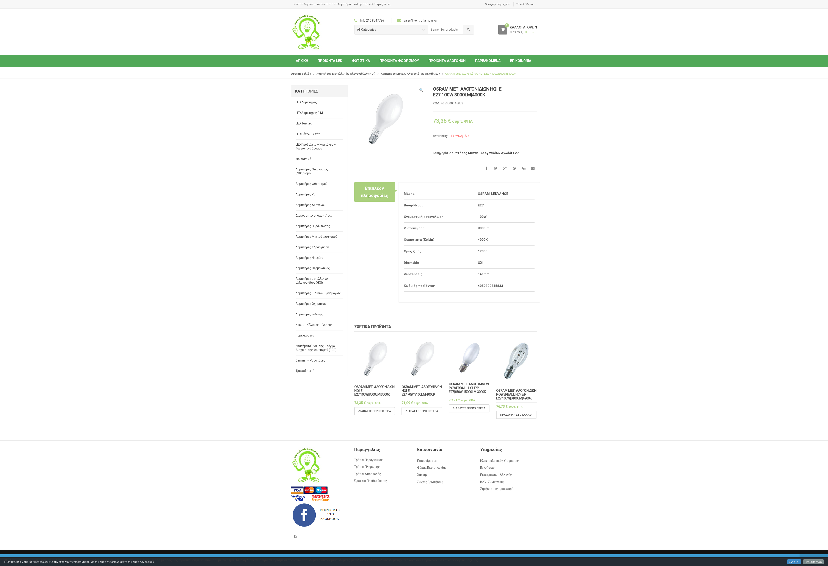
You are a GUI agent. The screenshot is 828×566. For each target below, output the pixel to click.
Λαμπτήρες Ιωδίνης (309, 314)
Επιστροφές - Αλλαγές (496, 474)
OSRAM (484, 194)
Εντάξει (794, 561)
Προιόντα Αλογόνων (447, 61)
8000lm (483, 228)
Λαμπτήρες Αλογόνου (311, 205)
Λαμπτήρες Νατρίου (309, 257)
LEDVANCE (499, 194)
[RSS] (295, 536)
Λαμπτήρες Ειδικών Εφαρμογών (318, 293)
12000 (483, 251)
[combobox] (445, 29)
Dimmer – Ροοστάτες (310, 360)
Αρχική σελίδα (301, 73)
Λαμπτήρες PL (305, 194)
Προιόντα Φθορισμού (399, 61)
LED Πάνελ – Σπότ (308, 134)
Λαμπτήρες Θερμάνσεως (313, 268)
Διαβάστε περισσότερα (374, 411)
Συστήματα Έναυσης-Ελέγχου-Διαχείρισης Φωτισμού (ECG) (317, 348)
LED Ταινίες (304, 123)
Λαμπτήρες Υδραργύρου (312, 247)
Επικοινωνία (520, 61)
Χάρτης (422, 474)
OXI (480, 263)
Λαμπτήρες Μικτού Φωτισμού (316, 236)
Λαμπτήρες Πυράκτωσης (313, 226)
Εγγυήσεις (487, 467)
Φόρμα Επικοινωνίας (432, 467)
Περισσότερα (813, 561)
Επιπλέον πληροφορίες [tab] (374, 192)
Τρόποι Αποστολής (367, 474)
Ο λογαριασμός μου (497, 4)
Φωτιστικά (361, 61)
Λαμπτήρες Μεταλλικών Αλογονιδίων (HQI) (346, 73)
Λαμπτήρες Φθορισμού (312, 184)
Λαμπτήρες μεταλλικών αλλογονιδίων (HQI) (312, 280)
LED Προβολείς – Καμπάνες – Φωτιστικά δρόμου (316, 146)
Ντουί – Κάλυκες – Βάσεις (314, 325)
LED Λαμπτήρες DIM (309, 113)
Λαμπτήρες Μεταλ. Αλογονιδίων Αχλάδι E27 (410, 73)
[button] (421, 90)
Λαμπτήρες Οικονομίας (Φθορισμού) (312, 171)
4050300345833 (490, 286)
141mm (483, 274)
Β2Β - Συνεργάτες (492, 482)
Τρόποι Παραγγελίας (368, 460)
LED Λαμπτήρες (306, 102)
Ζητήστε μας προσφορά (496, 489)
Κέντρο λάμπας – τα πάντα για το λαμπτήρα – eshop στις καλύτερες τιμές (342, 4)
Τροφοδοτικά (305, 371)
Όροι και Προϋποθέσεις (370, 481)
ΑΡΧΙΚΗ (302, 61)
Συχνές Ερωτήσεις (430, 482)
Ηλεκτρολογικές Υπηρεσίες (499, 460)
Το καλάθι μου (525, 4)
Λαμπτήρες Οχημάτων (311, 303)
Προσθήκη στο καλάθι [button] (516, 414)
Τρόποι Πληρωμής (367, 467)
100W (482, 217)
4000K (483, 240)
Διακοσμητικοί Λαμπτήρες (314, 215)
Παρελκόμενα (488, 61)
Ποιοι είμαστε (426, 460)
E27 (481, 205)
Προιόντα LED (330, 61)
